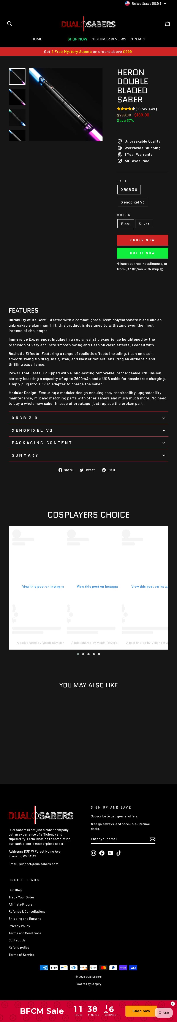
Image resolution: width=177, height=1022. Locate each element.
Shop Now (77, 39)
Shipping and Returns (25, 918)
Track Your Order (21, 897)
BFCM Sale (54, 39)
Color (124, 215)
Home (37, 39)
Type (122, 181)
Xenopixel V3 (132, 202)
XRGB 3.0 (129, 189)
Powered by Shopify (88, 983)
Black (126, 223)
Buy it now (142, 253)
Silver (144, 223)
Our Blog (15, 890)
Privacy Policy (19, 926)
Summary (25, 455)
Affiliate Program (22, 904)
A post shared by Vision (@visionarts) (44, 642)
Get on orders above (88, 51)
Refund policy (19, 947)
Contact (138, 39)
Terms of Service (22, 955)
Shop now (141, 1011)
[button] (78, 654)
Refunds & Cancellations (27, 911)
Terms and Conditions (25, 933)
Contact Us (17, 940)
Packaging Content (42, 442)
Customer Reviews (108, 39)
